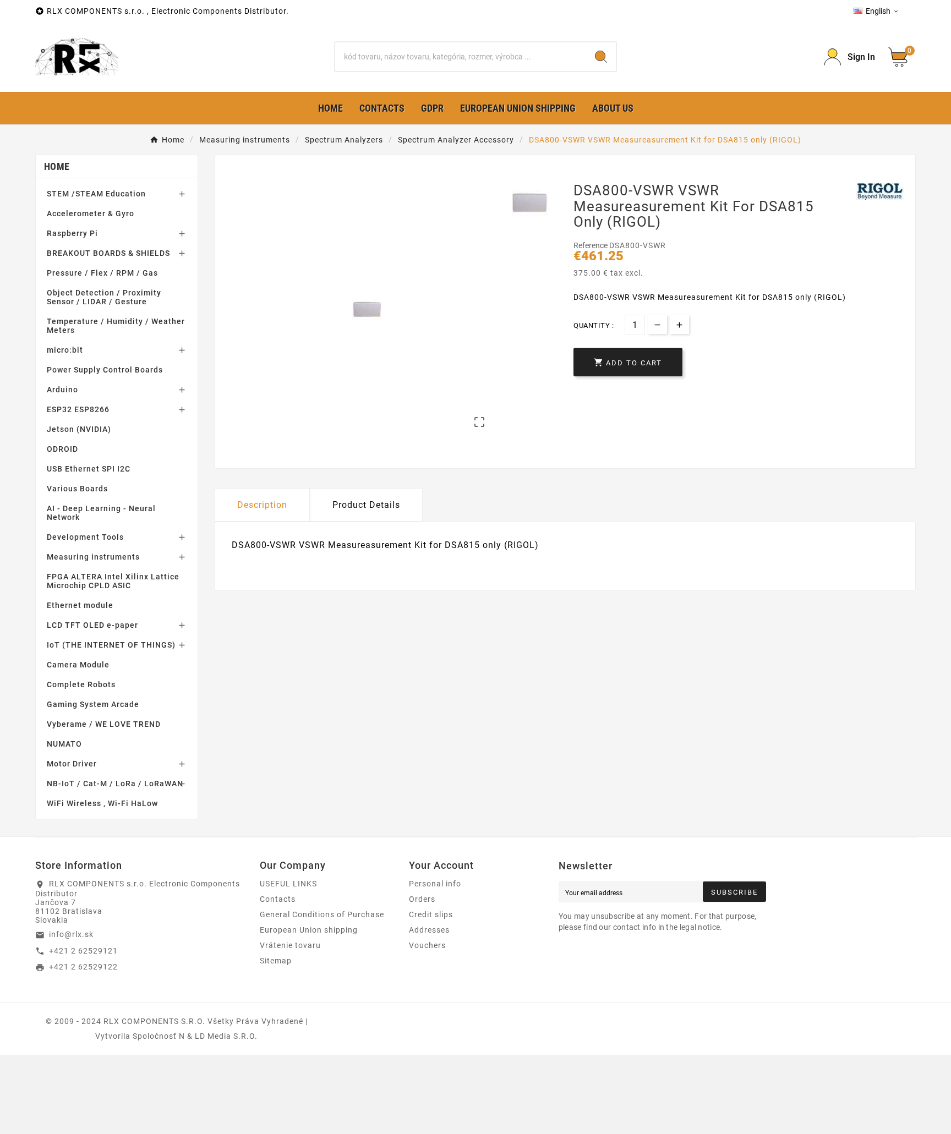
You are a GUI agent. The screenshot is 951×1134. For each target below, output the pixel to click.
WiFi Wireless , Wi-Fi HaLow (102, 803)
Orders (422, 899)
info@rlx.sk (71, 934)
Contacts (278, 899)
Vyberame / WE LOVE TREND (104, 724)
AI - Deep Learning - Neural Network (101, 513)
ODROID (62, 449)
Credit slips (431, 914)
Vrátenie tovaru (290, 945)
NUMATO (64, 743)
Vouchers (427, 945)
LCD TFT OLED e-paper (92, 625)
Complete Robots (81, 684)
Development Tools (85, 537)
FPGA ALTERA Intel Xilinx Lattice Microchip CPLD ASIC (113, 581)
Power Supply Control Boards (105, 369)
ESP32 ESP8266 (78, 409)
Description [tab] (262, 505)
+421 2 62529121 (83, 950)
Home (56, 166)
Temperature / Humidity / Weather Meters (116, 326)
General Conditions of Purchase (322, 914)
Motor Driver (72, 763)
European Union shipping (309, 929)
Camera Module (78, 664)
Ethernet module (80, 605)
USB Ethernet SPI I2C (88, 468)
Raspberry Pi (72, 233)
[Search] (601, 57)
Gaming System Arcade (93, 704)
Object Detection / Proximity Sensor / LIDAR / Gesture (104, 297)
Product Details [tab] (366, 505)
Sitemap (276, 960)
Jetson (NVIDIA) (79, 429)
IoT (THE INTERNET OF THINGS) (111, 644)
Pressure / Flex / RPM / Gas (102, 273)
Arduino (62, 389)
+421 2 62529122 (83, 966)
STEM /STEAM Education (96, 193)
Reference (591, 245)
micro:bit (65, 350)
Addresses (429, 929)
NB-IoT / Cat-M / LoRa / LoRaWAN (115, 783)
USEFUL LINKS (288, 883)
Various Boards (77, 488)
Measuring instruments (93, 556)
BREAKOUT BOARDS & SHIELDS (108, 253)
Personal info (435, 883)
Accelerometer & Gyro (90, 213)
